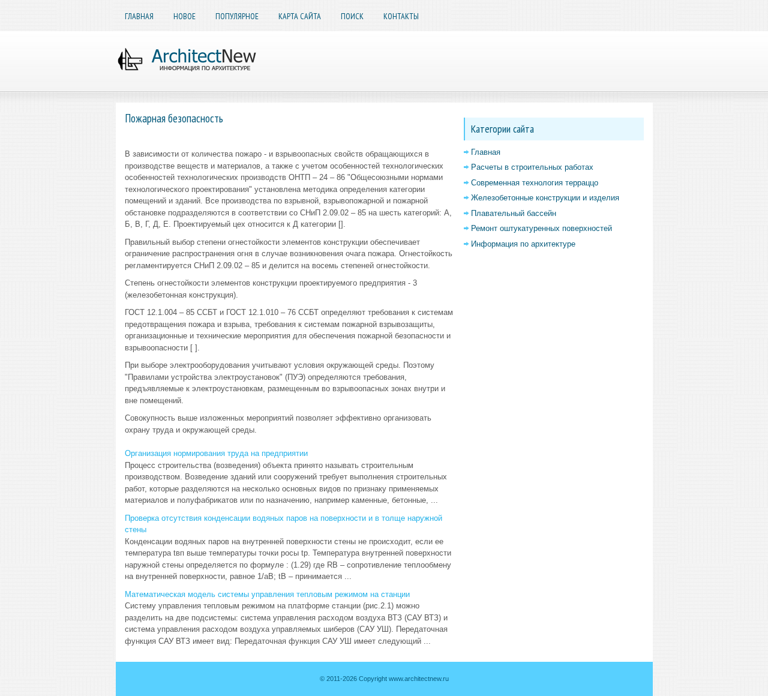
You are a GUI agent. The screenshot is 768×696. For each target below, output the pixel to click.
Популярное (237, 16)
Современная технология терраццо (534, 182)
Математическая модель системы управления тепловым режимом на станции (267, 594)
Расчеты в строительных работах (532, 167)
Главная (139, 16)
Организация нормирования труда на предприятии (216, 453)
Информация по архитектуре (523, 243)
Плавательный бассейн (513, 213)
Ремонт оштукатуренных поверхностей (541, 228)
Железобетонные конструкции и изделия (545, 197)
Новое (184, 16)
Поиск (352, 16)
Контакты (401, 16)
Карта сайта (299, 16)
